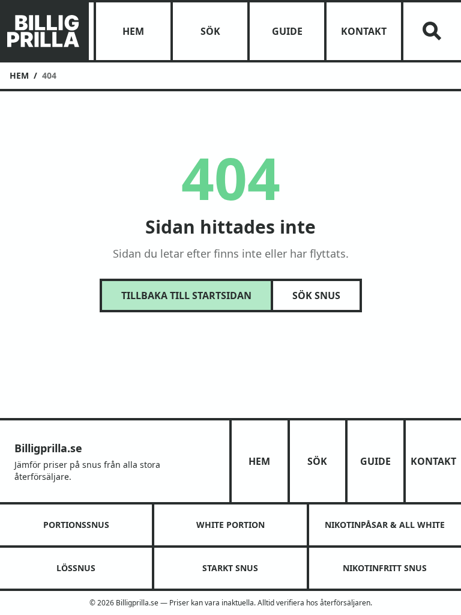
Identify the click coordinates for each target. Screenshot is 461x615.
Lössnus (75, 568)
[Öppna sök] (432, 31)
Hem (133, 31)
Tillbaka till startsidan (186, 295)
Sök (210, 31)
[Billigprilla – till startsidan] (43, 31)
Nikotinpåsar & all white (385, 524)
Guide (287, 31)
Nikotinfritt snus (385, 568)
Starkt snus (230, 568)
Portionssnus (76, 524)
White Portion (230, 524)
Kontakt (364, 31)
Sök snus (316, 295)
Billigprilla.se (48, 448)
